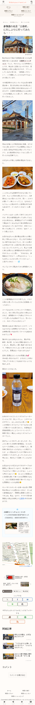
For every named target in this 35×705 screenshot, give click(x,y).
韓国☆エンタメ (26, 693)
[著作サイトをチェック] (9, 617)
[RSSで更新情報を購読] (17, 622)
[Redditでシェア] (21, 538)
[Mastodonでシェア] (13, 533)
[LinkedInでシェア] (21, 542)
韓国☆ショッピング (17, 696)
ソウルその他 (8, 591)
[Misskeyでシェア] (29, 533)
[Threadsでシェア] (13, 538)
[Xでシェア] (7, 599)
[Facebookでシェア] (17, 599)
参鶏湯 (26, 591)
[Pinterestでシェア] (13, 542)
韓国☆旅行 (25, 690)
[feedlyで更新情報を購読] (25, 617)
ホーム (9, 690)
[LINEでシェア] (12, 604)
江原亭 (21, 498)
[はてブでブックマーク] (27, 599)
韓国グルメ (18, 591)
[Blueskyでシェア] (21, 533)
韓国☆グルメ (9, 693)
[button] (22, 604)
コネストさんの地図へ (25, 566)
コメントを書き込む (17, 675)
